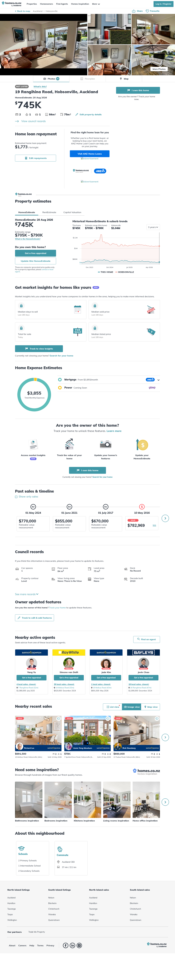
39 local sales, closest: (64, 684)
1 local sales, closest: (101, 684)
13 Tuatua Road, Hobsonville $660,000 (136, 730)
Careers (22, 945)
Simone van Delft (69, 672)
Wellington (12, 920)
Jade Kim (106, 672)
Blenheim (52, 903)
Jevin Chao (143, 672)
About (12, 945)
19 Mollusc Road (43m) (102, 688)
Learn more (114, 431)
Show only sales (28, 496)
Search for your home (61, 355)
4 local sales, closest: (26, 684)
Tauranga (11, 909)
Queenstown (54, 920)
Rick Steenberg (118, 746)
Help (31, 945)
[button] (108, 379)
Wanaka (52, 914)
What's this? (40, 86)
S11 (154, 525)
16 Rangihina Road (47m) (140, 688)
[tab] (26, 212)
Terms (40, 945)
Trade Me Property (36, 932)
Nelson (51, 897)
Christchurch (53, 909)
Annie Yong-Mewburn (68, 746)
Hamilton (11, 903)
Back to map (23, 11)
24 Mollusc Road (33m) (65, 688)
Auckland (38, 11)
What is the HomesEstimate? (27, 239)
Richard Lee (19, 746)
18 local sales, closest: (139, 684)
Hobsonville (52, 11)
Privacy (50, 945)
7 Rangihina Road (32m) (28, 688)
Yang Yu (31, 672)
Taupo (10, 914)
